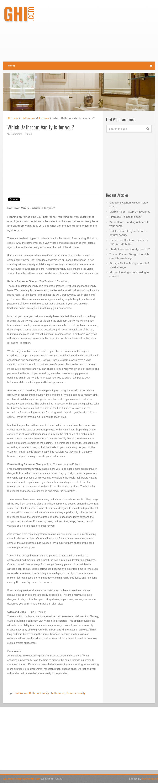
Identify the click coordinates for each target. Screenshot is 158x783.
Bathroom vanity (39, 693)
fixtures (71, 693)
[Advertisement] (103, 30)
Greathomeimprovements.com (21, 778)
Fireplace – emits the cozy (125, 216)
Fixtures (44, 118)
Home (14, 118)
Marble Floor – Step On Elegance (129, 211)
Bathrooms (28, 118)
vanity (81, 693)
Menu (11, 65)
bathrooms (57, 693)
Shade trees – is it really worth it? (129, 249)
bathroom (21, 693)
